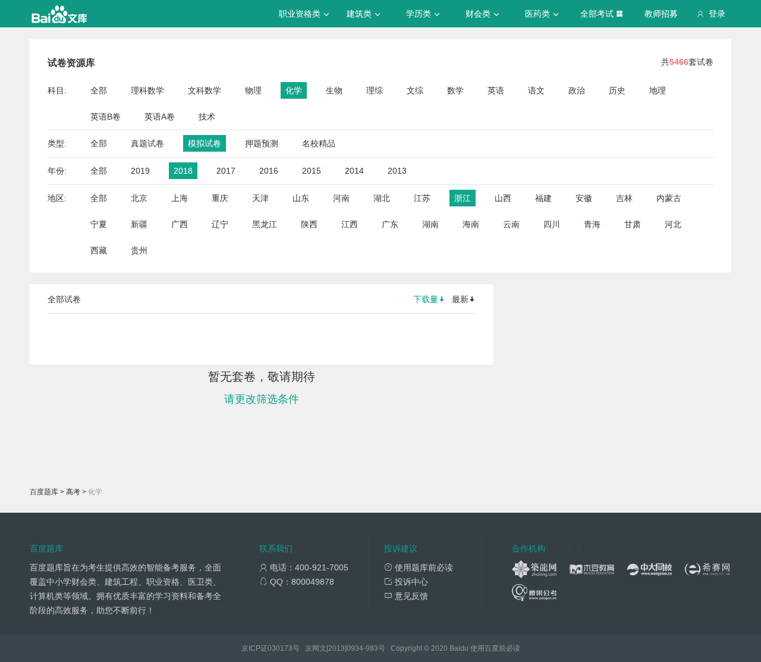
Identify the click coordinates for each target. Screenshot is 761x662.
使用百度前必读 (495, 648)
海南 (471, 224)
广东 (390, 224)
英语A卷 (159, 116)
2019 (140, 170)
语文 (536, 90)
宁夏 (98, 224)
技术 (207, 116)
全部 (98, 90)
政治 (576, 90)
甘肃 (632, 224)
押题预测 (261, 143)
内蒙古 (668, 198)
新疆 (139, 224)
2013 (397, 170)
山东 (301, 198)
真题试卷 (147, 143)
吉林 (624, 198)
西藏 (98, 250)
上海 (179, 198)
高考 (73, 492)
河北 (673, 224)
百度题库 (44, 492)
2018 (183, 170)
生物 (334, 90)
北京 (139, 198)
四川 (551, 224)
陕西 (309, 224)
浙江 (462, 198)
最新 (460, 299)
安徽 (584, 198)
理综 (374, 90)
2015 (311, 170)
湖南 (430, 224)
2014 (354, 170)
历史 (617, 90)
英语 (496, 90)
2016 (268, 170)
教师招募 (661, 13)
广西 (179, 224)
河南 (341, 198)
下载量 (425, 299)
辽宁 (220, 224)
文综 (415, 90)
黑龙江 (264, 224)
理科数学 (147, 90)
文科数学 (204, 90)
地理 (657, 90)
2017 (225, 170)
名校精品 (318, 143)
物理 (253, 90)
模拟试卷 (204, 143)
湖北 (381, 198)
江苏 (422, 198)
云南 (511, 224)
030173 (280, 648)
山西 (503, 198)
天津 (260, 198)
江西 (349, 224)
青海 (592, 224)
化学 (293, 90)
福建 (543, 198)
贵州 (139, 250)
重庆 (220, 198)
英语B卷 (105, 116)
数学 (455, 90)
